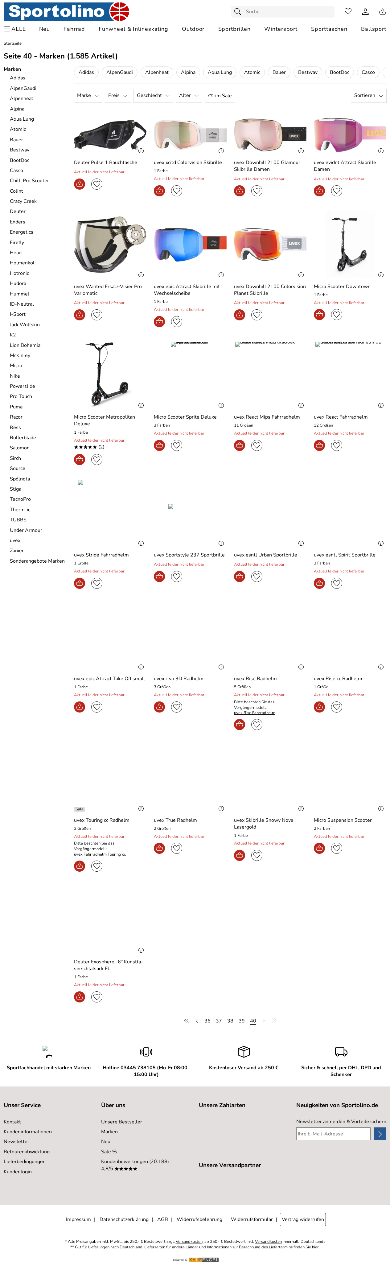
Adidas (86, 72)
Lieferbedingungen (25, 1161)
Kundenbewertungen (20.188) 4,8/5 (135, 1165)
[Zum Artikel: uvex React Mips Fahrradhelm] (270, 375)
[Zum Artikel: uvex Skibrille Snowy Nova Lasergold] (270, 778)
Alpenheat (157, 72)
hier (315, 1247)
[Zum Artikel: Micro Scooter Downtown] (350, 244)
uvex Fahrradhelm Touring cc (100, 854)
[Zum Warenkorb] (382, 11)
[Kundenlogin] (365, 11)
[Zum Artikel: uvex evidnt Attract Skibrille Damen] (350, 135)
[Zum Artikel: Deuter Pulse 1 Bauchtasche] (110, 135)
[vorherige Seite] (196, 1021)
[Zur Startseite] (66, 11)
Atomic (252, 72)
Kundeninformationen (28, 1131)
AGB (162, 1219)
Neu (105, 1141)
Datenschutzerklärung (124, 1219)
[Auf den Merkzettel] (96, 184)
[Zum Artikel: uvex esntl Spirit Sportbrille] (350, 513)
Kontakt (12, 1121)
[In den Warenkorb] (79, 184)
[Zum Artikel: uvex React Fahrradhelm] (350, 375)
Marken (109, 1131)
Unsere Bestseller (121, 1121)
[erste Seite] (187, 1021)
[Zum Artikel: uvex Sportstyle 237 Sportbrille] (190, 513)
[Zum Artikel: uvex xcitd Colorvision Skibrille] (190, 135)
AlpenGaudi (119, 72)
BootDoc (339, 72)
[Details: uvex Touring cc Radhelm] (80, 809)
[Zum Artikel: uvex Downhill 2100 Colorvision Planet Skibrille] (270, 244)
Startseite (13, 43)
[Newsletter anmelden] (380, 1133)
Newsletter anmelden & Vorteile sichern (341, 1121)
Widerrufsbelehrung (199, 1219)
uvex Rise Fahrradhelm (254, 713)
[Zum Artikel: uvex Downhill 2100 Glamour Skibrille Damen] (270, 135)
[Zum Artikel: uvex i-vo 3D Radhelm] (190, 637)
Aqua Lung (220, 72)
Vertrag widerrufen (303, 1219)
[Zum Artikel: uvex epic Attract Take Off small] (110, 637)
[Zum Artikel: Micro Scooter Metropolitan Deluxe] (110, 375)
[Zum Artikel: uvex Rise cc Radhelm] (350, 637)
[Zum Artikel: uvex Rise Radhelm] (270, 637)
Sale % (109, 1151)
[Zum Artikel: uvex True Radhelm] (190, 778)
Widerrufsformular (252, 1219)
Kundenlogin (18, 1171)
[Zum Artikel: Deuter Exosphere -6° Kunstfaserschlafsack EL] (110, 919)
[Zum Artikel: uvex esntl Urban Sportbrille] (270, 513)
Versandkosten (189, 1241)
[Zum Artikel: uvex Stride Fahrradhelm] (110, 513)
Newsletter (16, 1141)
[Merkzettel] (348, 11)
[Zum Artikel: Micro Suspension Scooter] (350, 778)
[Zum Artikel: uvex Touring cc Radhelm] (110, 778)
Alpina (188, 72)
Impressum (78, 1219)
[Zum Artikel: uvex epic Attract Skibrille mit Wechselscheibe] (190, 244)
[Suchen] (239, 12)
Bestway (308, 72)
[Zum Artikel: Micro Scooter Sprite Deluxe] (190, 375)
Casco (368, 72)
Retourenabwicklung (27, 1151)
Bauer (279, 72)
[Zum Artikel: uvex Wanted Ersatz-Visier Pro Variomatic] (110, 244)
